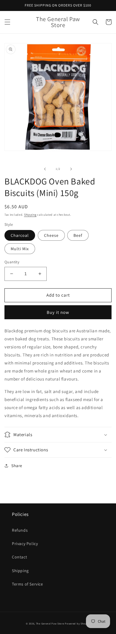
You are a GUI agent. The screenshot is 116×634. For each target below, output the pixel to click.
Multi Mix (20, 248)
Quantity (11, 261)
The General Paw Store (50, 623)
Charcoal (20, 235)
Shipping (30, 215)
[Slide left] (44, 169)
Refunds (20, 530)
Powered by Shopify (77, 623)
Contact (19, 557)
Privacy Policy (25, 543)
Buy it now (58, 312)
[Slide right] (71, 169)
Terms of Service (27, 584)
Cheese (51, 235)
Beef (77, 235)
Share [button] (16, 465)
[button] (7, 22)
